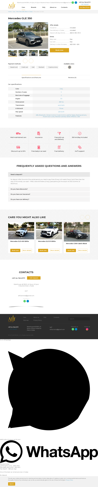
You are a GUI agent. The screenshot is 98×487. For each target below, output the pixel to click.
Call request (85, 4)
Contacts (56, 317)
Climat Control (51, 115)
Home (10, 11)
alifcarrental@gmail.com (64, 2)
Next (31, 61)
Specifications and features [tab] (31, 77)
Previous (25, 61)
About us (36, 317)
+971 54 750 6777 (85, 2)
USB (78, 116)
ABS (37, 115)
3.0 (61, 98)
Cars (14, 11)
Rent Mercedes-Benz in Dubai (24, 11)
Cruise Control (61, 115)
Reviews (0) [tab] (72, 77)
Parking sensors (81, 115)
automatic (61, 105)
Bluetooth (42, 115)
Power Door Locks (49, 116)
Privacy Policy (37, 320)
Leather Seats (70, 115)
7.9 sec (61, 108)
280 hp (61, 102)
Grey (61, 89)
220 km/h (61, 112)
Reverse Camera (60, 116)
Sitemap (26, 320)
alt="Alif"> (11, 5)
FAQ (45, 317)
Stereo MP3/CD (71, 116)
